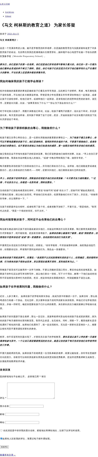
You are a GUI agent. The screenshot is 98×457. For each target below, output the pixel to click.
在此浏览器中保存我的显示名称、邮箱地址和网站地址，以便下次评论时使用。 (42, 430)
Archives (9, 12)
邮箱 (2, 414)
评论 (3, 398)
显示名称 (4, 406)
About (8, 16)
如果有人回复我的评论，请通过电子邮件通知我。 (27, 439)
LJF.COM (5, 4)
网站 (2, 422)
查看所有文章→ (8, 455)
